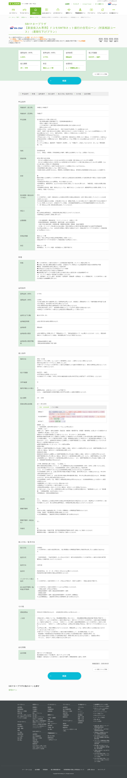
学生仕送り (50, 721)
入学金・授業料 (52, 717)
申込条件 (25, 94)
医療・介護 (81, 717)
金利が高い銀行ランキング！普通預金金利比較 (101, 726)
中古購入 (35, 709)
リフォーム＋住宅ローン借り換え (70, 730)
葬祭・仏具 (81, 719)
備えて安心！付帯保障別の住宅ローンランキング (39, 721)
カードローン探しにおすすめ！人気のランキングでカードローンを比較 (24, 716)
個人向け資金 (51, 736)
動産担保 (35, 743)
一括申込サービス (52, 739)
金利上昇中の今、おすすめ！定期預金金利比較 (101, 729)
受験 (49, 719)
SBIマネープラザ (34, 17)
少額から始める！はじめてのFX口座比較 (101, 751)
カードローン (13, 13)
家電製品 (80, 715)
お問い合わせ (91, 769)
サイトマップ (101, 769)
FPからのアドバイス (99, 715)
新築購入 (35, 707)
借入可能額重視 (37, 736)
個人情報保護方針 (56, 769)
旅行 (79, 709)
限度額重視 (20, 709)
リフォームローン (102, 13)
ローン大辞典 (97, 721)
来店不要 (19, 713)
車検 (18, 730)
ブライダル (81, 707)
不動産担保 (35, 742)
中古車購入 (20, 726)
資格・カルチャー (52, 723)
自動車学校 (20, 734)
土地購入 (35, 711)
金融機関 (67, 4)
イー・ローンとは (27, 769)
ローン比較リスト (99, 4)
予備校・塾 (50, 727)
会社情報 (87, 94)
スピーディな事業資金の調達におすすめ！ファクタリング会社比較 (101, 742)
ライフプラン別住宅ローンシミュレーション (39, 726)
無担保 (49, 707)
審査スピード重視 (22, 711)
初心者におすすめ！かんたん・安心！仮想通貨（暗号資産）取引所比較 (101, 747)
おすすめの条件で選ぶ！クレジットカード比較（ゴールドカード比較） (101, 755)
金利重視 (19, 707)
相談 (64, 81)
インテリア (81, 713)
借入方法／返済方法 (65, 94)
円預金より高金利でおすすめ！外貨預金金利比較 (101, 733)
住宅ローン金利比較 (38, 719)
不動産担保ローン (80, 13)
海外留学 (50, 725)
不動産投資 (81, 721)
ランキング (76, 4)
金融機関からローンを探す (101, 704)
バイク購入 (20, 736)
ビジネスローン (57, 13)
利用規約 (45, 769)
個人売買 (19, 738)
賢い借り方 (97, 719)
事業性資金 (50, 738)
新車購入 (19, 724)
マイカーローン (24, 13)
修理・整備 (20, 728)
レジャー (80, 711)
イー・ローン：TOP (14, 17)
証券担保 (80, 722)
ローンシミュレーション (100, 711)
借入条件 (51, 94)
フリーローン (91, 13)
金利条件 (41, 94)
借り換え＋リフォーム (38, 717)
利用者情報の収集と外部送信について (74, 769)
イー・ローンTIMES (99, 717)
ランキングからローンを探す (101, 706)
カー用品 (19, 732)
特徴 (33, 94)
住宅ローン (35, 13)
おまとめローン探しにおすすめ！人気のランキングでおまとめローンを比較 (39, 747)
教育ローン (69, 13)
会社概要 (37, 769)
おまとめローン (46, 13)
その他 (78, 94)
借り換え (19, 740)
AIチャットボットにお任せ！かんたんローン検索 (101, 709)
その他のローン (113, 13)
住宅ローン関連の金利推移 (39, 724)
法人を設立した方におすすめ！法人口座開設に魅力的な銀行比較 (101, 737)
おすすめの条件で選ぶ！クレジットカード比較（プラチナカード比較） (101, 760)
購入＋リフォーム (37, 713)
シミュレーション (87, 4)
